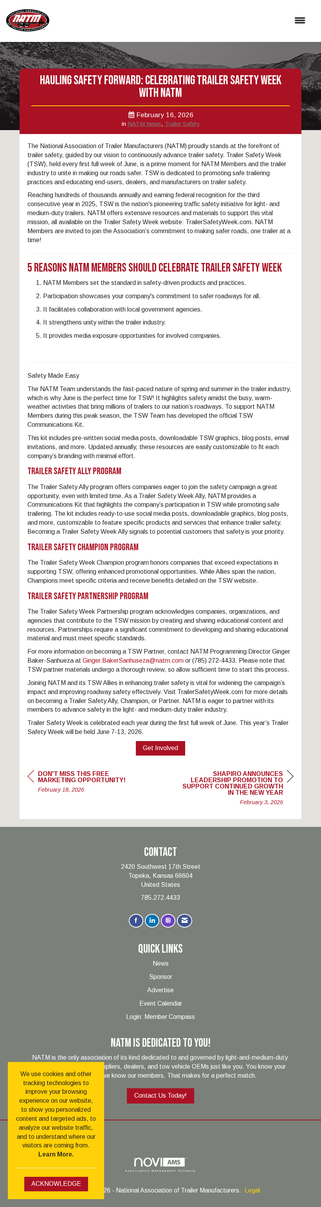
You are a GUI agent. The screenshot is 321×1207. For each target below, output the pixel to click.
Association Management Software (160, 1170)
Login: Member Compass (160, 1016)
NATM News (144, 123)
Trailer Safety (182, 123)
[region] (235, 789)
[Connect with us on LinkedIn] (152, 921)
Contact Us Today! (160, 1095)
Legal (252, 1190)
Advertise (160, 990)
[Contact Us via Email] (184, 921)
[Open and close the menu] (181, 21)
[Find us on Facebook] (136, 921)
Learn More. (56, 1154)
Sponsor (160, 976)
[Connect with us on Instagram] (168, 921)
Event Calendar (160, 1003)
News (161, 963)
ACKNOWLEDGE (56, 1183)
